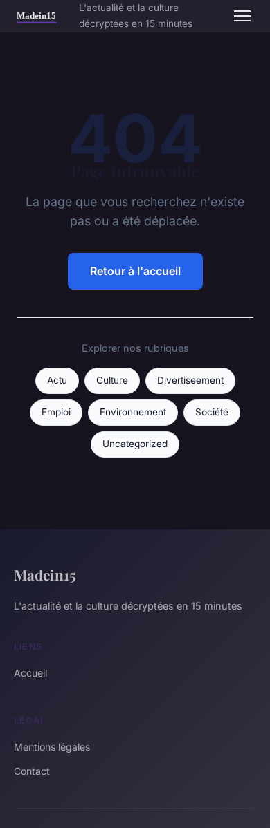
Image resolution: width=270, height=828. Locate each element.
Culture (112, 380)
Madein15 (45, 574)
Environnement (133, 411)
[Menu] (242, 16)
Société (211, 411)
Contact (32, 771)
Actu (57, 380)
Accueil (30, 673)
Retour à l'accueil (135, 271)
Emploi (56, 411)
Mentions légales (52, 747)
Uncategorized (135, 443)
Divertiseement (190, 380)
